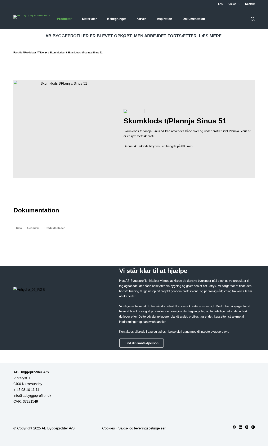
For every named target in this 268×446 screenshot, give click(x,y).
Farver (141, 19)
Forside (17, 52)
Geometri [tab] (33, 228)
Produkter (64, 19)
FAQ (220, 4)
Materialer (89, 19)
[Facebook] (234, 427)
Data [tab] (19, 228)
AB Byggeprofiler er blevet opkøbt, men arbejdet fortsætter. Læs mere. (134, 36)
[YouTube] (253, 427)
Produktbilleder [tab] (55, 228)
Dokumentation (194, 19)
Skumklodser (58, 52)
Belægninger (116, 19)
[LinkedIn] (240, 427)
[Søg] (253, 19)
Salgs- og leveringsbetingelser (142, 428)
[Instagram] (246, 427)
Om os (232, 4)
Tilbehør (43, 52)
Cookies (108, 428)
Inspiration (164, 19)
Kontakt (250, 4)
